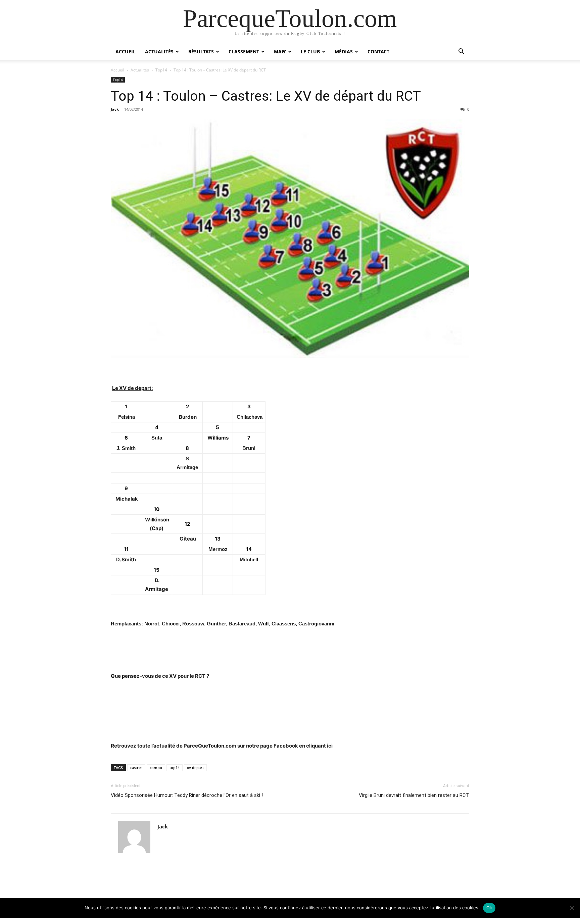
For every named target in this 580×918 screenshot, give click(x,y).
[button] (461, 52)
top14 (175, 767)
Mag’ (280, 51)
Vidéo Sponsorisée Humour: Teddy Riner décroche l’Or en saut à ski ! (187, 795)
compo (156, 767)
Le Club (310, 51)
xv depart (195, 767)
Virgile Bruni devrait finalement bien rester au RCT (414, 795)
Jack (115, 109)
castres (136, 767)
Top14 (161, 70)
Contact (378, 51)
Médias (344, 51)
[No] (571, 908)
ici (330, 746)
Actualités (159, 51)
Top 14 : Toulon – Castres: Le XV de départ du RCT (266, 96)
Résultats (201, 51)
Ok (489, 907)
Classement (244, 51)
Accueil (125, 51)
